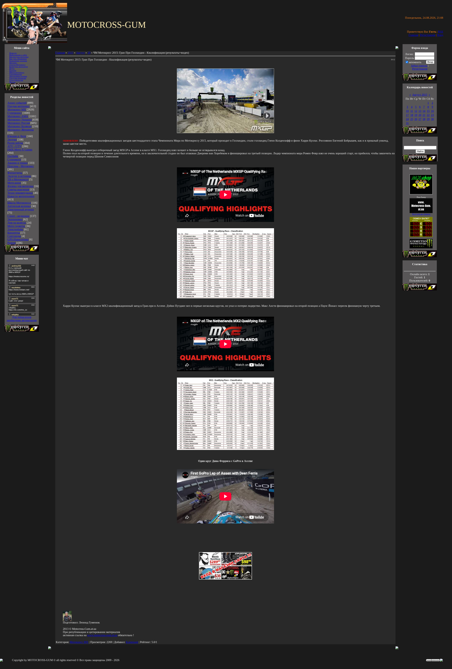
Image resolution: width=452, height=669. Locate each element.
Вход (440, 35)
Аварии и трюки (17, 162)
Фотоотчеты (14, 172)
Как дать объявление (18, 59)
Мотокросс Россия (18, 122)
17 (407, 115)
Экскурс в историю (19, 176)
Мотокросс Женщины (20, 129)
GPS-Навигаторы (17, 239)
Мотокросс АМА (17, 116)
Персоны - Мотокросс (20, 166)
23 (432, 115)
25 (411, 119)
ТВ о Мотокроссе (17, 179)
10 (407, 110)
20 (419, 115)
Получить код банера (421, 214)
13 (419, 110)
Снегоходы (14, 236)
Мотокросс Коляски (19, 126)
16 (432, 110)
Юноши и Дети (16, 136)
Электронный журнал (20, 209)
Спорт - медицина (18, 215)
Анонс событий (16, 102)
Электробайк (15, 229)
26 (415, 119)
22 (428, 115)
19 (415, 115)
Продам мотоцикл (18, 106)
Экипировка (14, 219)
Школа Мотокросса (19, 202)
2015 (70, 52)
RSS (440, 31)
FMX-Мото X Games (19, 149)
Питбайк (12, 156)
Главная (413, 35)
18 (411, 115)
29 (89, 52)
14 (424, 110)
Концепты (13, 232)
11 (411, 110)
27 (419, 119)
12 (415, 110)
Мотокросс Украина (19, 119)
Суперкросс (14, 112)
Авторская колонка (19, 206)
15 (428, 110)
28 (424, 119)
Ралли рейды (15, 142)
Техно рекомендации (20, 192)
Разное (11, 242)
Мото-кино (14, 182)
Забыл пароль (419, 65)
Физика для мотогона (20, 186)
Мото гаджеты (16, 226)
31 (407, 123)
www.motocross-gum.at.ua (102, 635)
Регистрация (427, 35)
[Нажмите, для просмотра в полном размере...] (225, 297)
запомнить (415, 62)
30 (432, 119)
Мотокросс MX (16, 109)
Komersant (132, 642)
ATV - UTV (14, 146)
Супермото (14, 159)
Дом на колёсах (16, 222)
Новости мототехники (20, 196)
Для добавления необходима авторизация (22, 319)
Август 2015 (419, 94)
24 (407, 119)
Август (80, 52)
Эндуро (12, 139)
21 (424, 115)
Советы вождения (18, 189)
